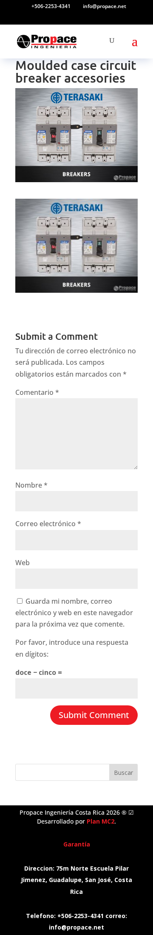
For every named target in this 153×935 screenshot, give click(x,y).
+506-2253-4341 (51, 6)
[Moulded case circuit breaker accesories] (76, 286)
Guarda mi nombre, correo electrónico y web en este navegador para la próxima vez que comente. (74, 613)
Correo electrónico (48, 523)
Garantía (76, 844)
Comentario (37, 392)
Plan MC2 (100, 821)
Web (22, 562)
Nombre (31, 485)
